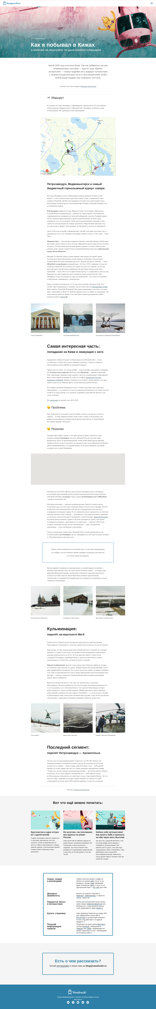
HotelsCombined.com (94, 904)
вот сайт (96, 887)
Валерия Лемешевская (81, 790)
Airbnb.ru (99, 908)
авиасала (80, 896)
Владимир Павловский (88, 86)
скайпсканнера (90, 896)
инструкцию (63, 966)
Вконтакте (101, 924)
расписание (54, 400)
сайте (92, 881)
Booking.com (81, 906)
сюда (92, 883)
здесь (92, 885)
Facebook (85, 926)
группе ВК (64, 297)
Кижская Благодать (100, 517)
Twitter (89, 928)
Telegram (79, 928)
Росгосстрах (80, 917)
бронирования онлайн (99, 287)
